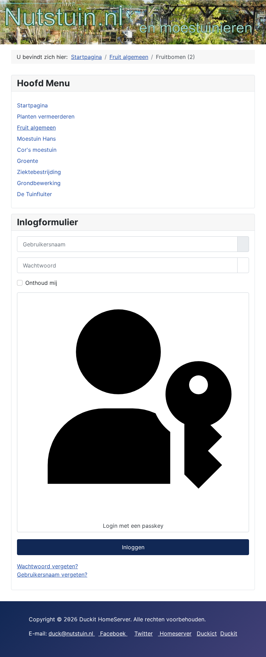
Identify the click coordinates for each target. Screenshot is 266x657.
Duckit (228, 633)
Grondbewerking (39, 182)
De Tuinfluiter (34, 194)
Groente (27, 160)
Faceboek (112, 633)
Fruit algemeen (36, 127)
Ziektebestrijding (39, 171)
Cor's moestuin (36, 149)
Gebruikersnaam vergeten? (52, 574)
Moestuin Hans (36, 138)
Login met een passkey (133, 525)
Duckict (207, 633)
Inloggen (133, 547)
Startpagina (32, 105)
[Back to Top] (257, 648)
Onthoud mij (41, 282)
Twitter (143, 633)
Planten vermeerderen (45, 116)
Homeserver (175, 633)
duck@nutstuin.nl (71, 633)
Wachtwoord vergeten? (47, 566)
